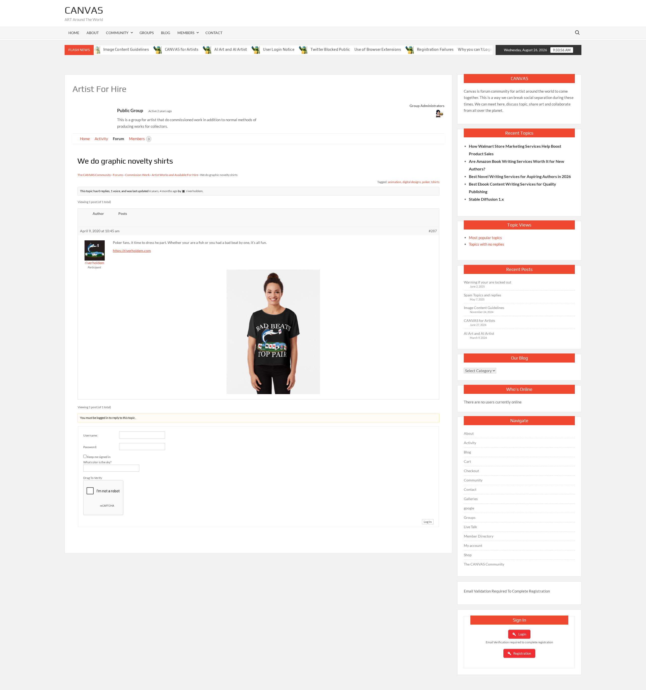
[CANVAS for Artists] (144, 49)
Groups (147, 33)
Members (139, 138)
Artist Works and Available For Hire (175, 175)
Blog (165, 33)
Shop (468, 555)
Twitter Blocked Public (316, 49)
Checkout (471, 471)
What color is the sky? (97, 462)
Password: (90, 447)
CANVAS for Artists (167, 49)
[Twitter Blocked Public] (290, 49)
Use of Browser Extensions (363, 49)
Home (73, 33)
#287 (433, 231)
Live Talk (470, 527)
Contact (213, 33)
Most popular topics (485, 237)
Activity (101, 138)
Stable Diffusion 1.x (486, 199)
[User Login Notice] (242, 49)
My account (473, 545)
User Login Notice (264, 49)
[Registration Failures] (396, 49)
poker (426, 182)
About (93, 33)
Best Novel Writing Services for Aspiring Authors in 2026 (520, 176)
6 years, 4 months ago (163, 191)
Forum (118, 138)
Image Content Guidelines (111, 49)
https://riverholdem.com (132, 250)
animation (394, 182)
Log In (428, 522)
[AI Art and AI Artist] (194, 49)
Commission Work (137, 175)
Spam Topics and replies (482, 295)
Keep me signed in (99, 457)
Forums (118, 175)
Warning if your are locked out (487, 282)
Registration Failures (421, 49)
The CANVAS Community (94, 175)
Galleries (471, 499)
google (469, 508)
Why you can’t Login (461, 49)
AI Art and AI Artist (216, 49)
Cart (467, 461)
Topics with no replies (486, 244)
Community (473, 480)
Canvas (84, 10)
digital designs (411, 182)
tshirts (435, 182)
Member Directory (478, 536)
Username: (90, 435)
